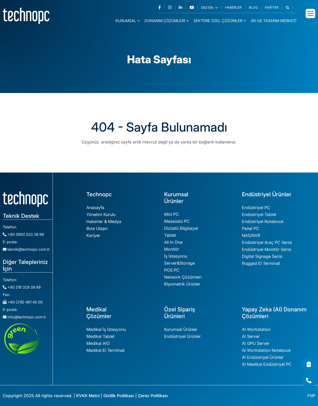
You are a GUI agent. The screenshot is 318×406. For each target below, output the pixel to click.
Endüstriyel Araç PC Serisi (267, 242)
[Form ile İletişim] (309, 364)
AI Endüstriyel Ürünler (263, 357)
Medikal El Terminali (105, 350)
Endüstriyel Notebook (263, 221)
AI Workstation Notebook (266, 350)
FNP (311, 395)
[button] (289, 7)
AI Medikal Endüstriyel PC (266, 364)
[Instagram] (171, 7)
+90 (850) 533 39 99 (25, 234)
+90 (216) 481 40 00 (25, 302)
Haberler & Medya (103, 221)
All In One (173, 242)
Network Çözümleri (183, 277)
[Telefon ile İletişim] (309, 380)
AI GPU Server (256, 343)
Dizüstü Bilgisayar (181, 228)
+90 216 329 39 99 (24, 287)
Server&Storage (179, 263)
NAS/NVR (251, 235)
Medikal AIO (98, 343)
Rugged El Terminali (261, 263)
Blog (253, 7)
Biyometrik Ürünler (182, 284)
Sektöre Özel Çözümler (217, 20)
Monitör (171, 249)
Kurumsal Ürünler (180, 329)
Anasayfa (95, 207)
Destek (207, 7)
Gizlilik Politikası (118, 395)
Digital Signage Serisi (262, 256)
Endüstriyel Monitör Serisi (266, 249)
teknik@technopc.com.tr (28, 249)
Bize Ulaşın (97, 228)
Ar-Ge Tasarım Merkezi (273, 20)
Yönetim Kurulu (100, 214)
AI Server (251, 336)
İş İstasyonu (175, 256)
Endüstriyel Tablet (259, 214)
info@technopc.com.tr (26, 317)
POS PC (171, 270)
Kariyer (272, 7)
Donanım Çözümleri (165, 20)
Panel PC (250, 228)
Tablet (170, 235)
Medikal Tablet (100, 336)
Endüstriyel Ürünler (182, 336)
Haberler (233, 7)
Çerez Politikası (153, 395)
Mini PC (171, 214)
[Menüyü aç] (310, 13)
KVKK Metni (88, 395)
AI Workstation (256, 329)
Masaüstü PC (176, 221)
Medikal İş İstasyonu (106, 329)
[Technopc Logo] (26, 15)
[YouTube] (193, 7)
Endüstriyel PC (256, 207)
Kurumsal (125, 20)
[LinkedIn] (182, 7)
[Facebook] (161, 7)
